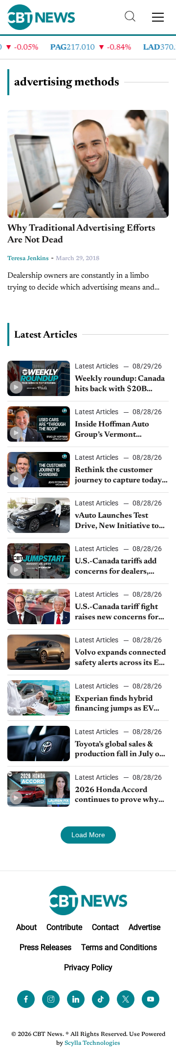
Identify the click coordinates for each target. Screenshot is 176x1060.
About (26, 927)
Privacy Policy (88, 967)
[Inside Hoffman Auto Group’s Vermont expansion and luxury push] (38, 424)
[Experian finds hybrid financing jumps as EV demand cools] (38, 698)
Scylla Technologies (92, 1043)
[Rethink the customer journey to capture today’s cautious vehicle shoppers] (38, 469)
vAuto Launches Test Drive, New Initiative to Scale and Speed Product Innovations (118, 521)
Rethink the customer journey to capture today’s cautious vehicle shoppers (121, 476)
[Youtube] (150, 999)
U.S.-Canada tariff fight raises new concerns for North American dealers (117, 613)
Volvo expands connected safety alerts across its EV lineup (120, 658)
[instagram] (51, 999)
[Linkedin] (76, 999)
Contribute (64, 927)
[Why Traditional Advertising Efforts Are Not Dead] (88, 164)
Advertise (144, 927)
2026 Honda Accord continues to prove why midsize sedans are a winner (116, 796)
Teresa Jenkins (28, 259)
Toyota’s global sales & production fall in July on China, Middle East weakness (119, 750)
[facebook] (26, 999)
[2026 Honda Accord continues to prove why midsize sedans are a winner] (38, 789)
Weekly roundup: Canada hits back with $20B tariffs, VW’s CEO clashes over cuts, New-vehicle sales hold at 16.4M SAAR (121, 385)
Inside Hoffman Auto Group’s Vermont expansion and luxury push (113, 430)
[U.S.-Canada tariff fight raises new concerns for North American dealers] (38, 606)
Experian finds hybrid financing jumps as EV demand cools (114, 705)
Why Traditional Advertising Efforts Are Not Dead (81, 234)
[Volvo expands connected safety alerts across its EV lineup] (38, 652)
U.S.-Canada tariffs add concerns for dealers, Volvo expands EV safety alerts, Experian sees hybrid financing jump (118, 567)
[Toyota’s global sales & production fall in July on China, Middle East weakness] (38, 743)
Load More (88, 835)
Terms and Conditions (119, 947)
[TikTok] (101, 999)
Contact (105, 927)
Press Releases (45, 947)
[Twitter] (125, 999)
